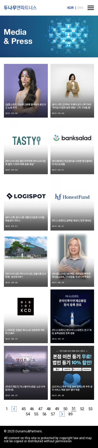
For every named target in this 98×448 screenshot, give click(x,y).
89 (70, 414)
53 (90, 409)
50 (65, 409)
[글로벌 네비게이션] (91, 7)
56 (44, 414)
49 (57, 409)
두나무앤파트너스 (20, 7)
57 (53, 414)
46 (32, 409)
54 (28, 414)
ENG (80, 7)
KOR (70, 7)
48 (49, 409)
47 (40, 409)
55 (36, 414)
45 (23, 409)
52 (82, 409)
